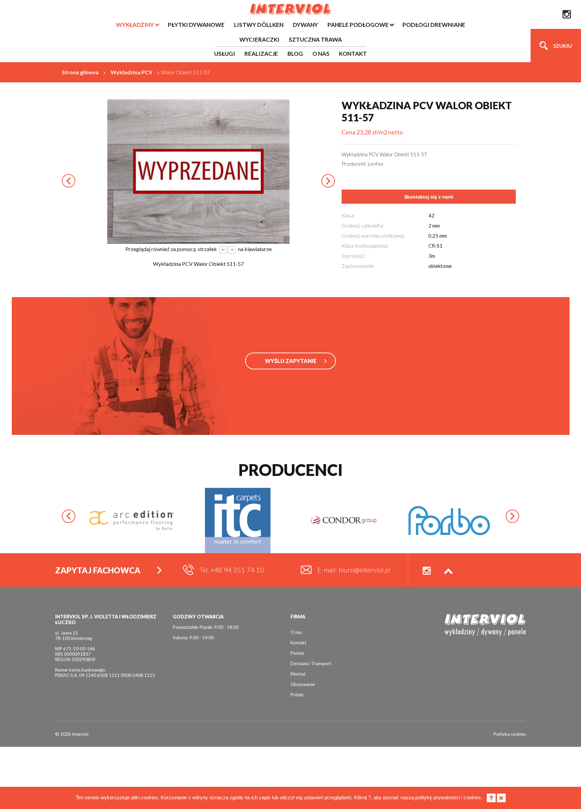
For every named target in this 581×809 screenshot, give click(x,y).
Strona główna (80, 72)
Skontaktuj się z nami (428, 196)
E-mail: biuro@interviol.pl (353, 570)
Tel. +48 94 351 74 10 (232, 570)
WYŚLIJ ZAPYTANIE (290, 361)
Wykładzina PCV (131, 72)
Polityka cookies (510, 734)
